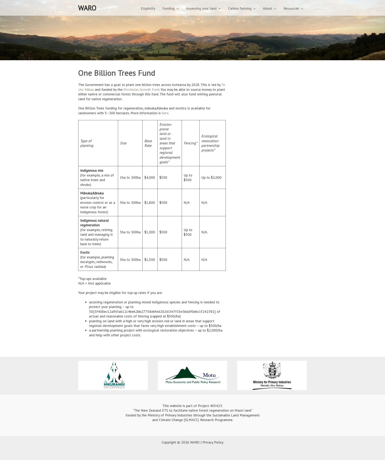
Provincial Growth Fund (141, 89)
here (165, 113)
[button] (177, 8)
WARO (87, 7)
